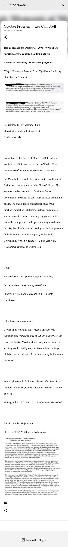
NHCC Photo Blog (18, 5)
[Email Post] (6, 504)
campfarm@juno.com (22, 423)
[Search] (63, 5)
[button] (6, 37)
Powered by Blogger (35, 539)
